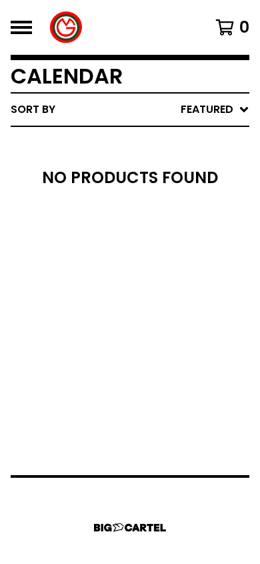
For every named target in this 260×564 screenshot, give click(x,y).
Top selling (132, 186)
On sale (120, 165)
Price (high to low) (156, 315)
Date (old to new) (152, 272)
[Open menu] (21, 27)
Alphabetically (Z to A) (167, 229)
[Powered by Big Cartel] (130, 527)
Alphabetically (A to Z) (167, 208)
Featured (125, 144)
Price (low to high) (156, 293)
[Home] (66, 27)
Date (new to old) (152, 251)
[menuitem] (130, 110)
